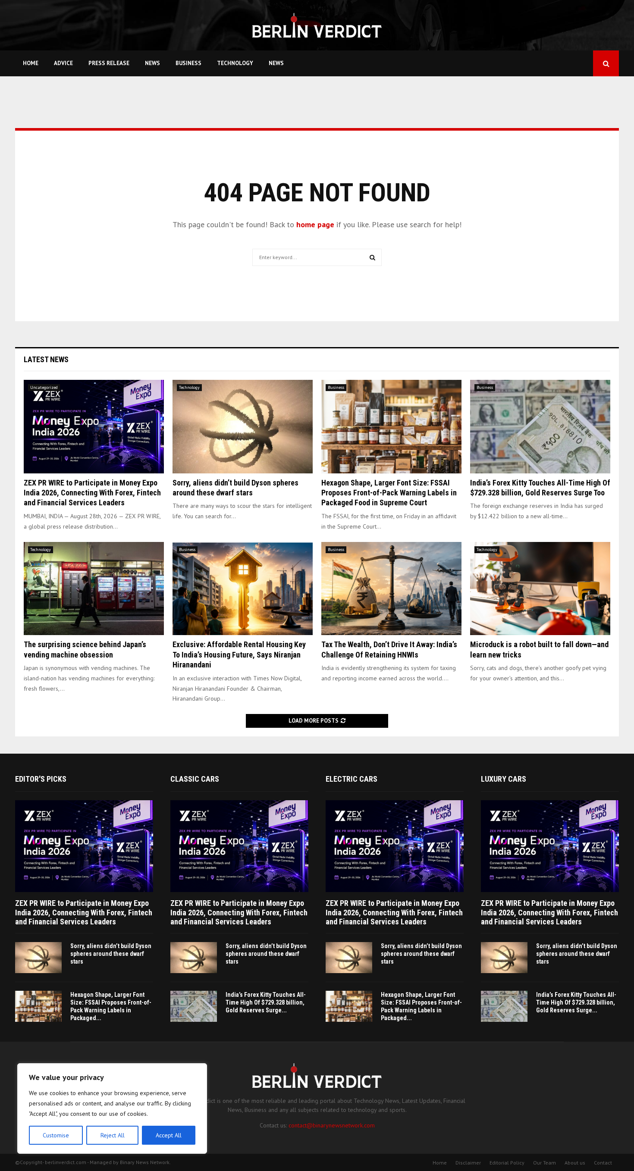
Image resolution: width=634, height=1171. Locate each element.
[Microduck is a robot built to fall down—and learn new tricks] (540, 589)
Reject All (112, 1135)
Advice (63, 63)
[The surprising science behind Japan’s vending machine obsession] (94, 589)
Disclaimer (468, 1162)
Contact (603, 1162)
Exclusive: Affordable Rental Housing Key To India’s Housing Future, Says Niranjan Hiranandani (239, 654)
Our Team (544, 1162)
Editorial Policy (507, 1162)
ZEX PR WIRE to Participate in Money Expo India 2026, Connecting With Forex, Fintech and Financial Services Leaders (92, 492)
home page (315, 224)
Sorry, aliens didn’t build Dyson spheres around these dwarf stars (110, 953)
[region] (112, 1108)
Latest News (46, 359)
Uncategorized (44, 387)
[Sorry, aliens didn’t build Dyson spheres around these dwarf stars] (243, 426)
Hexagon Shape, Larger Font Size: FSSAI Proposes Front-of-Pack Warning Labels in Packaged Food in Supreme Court (389, 492)
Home (30, 63)
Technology (235, 63)
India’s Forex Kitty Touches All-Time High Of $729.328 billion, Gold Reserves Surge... (266, 1002)
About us (575, 1162)
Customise (56, 1135)
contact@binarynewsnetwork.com (332, 1125)
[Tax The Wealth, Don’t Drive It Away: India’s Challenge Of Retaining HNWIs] (391, 589)
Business (188, 63)
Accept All (169, 1135)
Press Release (108, 63)
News (152, 63)
